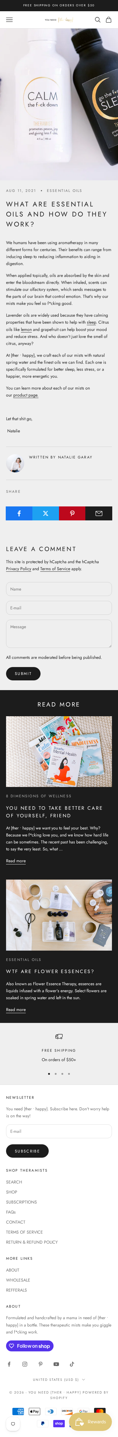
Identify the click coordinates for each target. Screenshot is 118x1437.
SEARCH (14, 1182)
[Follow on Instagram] (25, 1364)
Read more (16, 861)
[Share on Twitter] (46, 513)
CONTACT (15, 1222)
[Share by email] (99, 513)
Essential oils (64, 190)
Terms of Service (55, 569)
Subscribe (27, 1151)
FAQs (11, 1212)
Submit (23, 673)
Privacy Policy (18, 569)
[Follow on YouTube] (56, 1364)
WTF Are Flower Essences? (50, 971)
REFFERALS (16, 1290)
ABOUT (12, 1270)
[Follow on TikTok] (72, 1364)
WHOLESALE (18, 1280)
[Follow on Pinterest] (41, 1364)
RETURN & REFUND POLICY (32, 1242)
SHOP (11, 1192)
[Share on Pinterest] (72, 513)
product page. (25, 395)
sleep (91, 322)
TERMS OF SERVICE (24, 1232)
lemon (26, 329)
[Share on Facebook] (19, 513)
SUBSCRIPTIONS (21, 1202)
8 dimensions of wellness (39, 796)
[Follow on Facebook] (9, 1364)
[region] (59, 1048)
